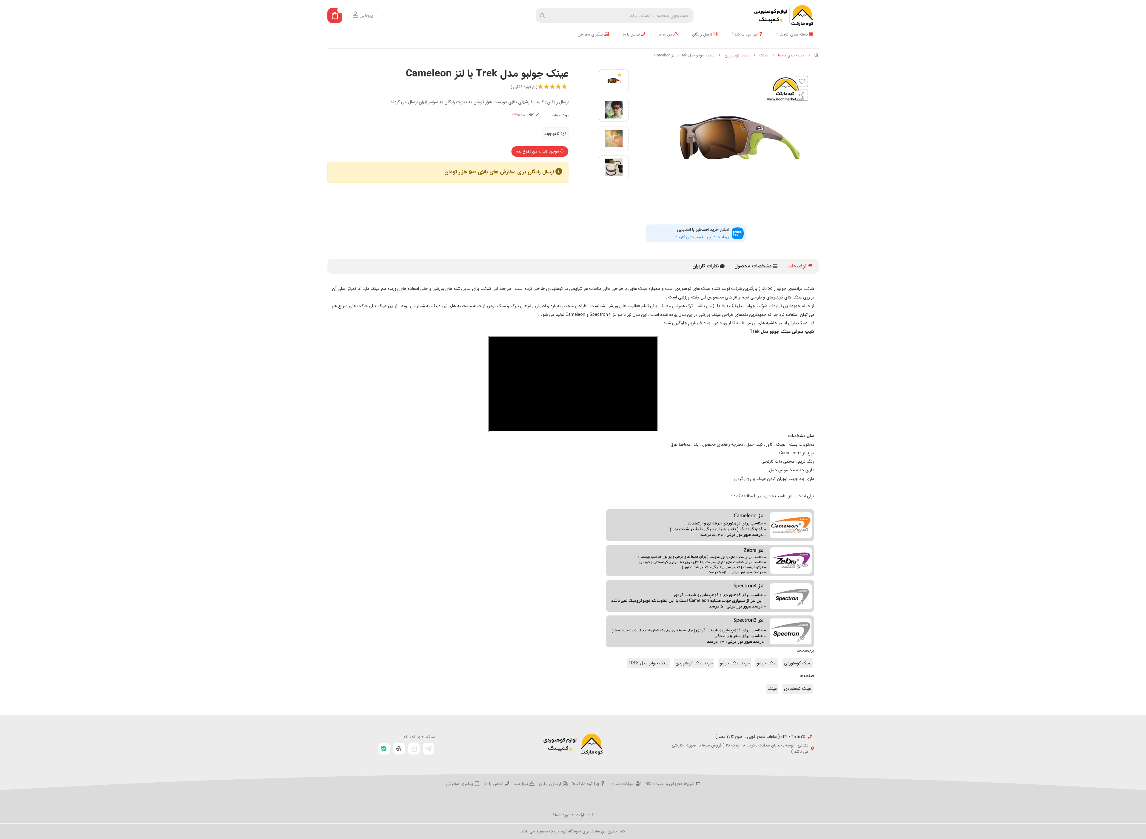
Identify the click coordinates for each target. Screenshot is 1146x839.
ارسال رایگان (702, 34)
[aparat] (399, 749)
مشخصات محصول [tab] (753, 266)
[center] (542, 15)
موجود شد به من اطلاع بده (538, 151)
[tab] (706, 266)
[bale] (384, 749)
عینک (763, 55)
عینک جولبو (767, 663)
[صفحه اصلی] (816, 55)
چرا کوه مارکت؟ (745, 34)
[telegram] (428, 749)
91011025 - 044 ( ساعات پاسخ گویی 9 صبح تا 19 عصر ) (760, 737)
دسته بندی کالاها (794, 34)
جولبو (556, 115)
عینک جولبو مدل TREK (648, 663)
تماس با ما (632, 34)
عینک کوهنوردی (737, 55)
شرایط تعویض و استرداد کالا (671, 784)
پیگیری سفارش (591, 34)
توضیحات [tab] (796, 266)
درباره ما (666, 34)
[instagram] (414, 749)
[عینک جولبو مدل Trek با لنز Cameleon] (573, 744)
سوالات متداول (622, 784)
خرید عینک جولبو (735, 663)
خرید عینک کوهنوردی (694, 663)
